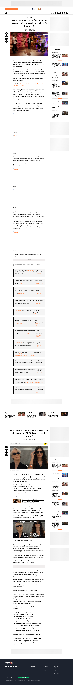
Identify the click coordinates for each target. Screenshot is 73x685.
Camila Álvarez (32, 439)
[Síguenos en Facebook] (60, 13)
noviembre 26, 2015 (39, 283)
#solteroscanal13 (18, 310)
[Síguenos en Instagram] (58, 13)
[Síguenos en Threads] (67, 13)
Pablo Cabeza (31, 29)
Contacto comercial (35, 667)
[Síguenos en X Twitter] (55, 13)
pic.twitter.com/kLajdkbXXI (21, 355)
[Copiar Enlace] (6, 39)
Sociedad (45, 670)
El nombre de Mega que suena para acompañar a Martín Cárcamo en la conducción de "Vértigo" (53, 414)
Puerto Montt (56, 673)
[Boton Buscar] (51, 13)
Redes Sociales (55, 80)
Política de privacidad (9, 677)
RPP (19, 494)
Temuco (55, 669)
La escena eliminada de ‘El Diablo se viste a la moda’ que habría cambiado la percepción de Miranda (33, 501)
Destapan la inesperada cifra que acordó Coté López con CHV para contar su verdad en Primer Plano (56, 56)
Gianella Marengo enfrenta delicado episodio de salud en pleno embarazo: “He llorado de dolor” (56, 94)
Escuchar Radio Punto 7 (11, 9)
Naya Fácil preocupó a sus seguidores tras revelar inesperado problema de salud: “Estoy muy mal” (56, 75)
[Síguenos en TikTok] (64, 13)
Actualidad (54, 110)
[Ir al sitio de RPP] (29, 444)
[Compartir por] (6, 41)
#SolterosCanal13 (31, 270)
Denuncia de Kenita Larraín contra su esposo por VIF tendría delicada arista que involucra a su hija (56, 65)
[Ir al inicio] (6, 13)
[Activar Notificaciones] (53, 13)
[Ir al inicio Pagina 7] (36, 9)
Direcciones (33, 666)
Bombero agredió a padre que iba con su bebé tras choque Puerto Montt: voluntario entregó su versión (56, 104)
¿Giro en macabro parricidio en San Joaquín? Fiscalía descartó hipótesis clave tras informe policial (55, 114)
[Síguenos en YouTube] (62, 13)
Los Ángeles (56, 667)
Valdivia (55, 670)
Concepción (56, 666)
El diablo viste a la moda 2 (21, 476)
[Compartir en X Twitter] (6, 36)
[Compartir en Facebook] (6, 33)
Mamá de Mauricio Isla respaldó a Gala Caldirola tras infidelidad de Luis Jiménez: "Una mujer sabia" (56, 84)
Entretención (29, 17)
